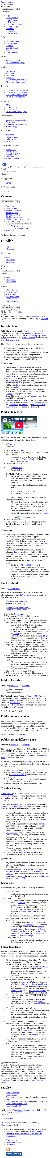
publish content (17, 698)
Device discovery (7, 794)
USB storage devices (11, 340)
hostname (17, 772)
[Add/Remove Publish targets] (23, 491)
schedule (18, 376)
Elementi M (13, 686)
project (34, 333)
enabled (23, 852)
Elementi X (26, 686)
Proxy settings (11, 833)
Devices (14, 770)
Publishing (18, 312)
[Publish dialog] (17, 468)
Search (4, 174)
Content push (11, 1097)
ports (6, 749)
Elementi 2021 (14, 589)
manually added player (37, 991)
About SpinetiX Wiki (14, 1142)
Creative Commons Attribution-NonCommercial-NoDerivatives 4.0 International (25, 1134)
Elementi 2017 (16, 991)
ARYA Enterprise (25, 595)
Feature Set (37, 1004)
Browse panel (18, 450)
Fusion (8, 852)
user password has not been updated (29, 576)
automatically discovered (18, 405)
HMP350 (37, 871)
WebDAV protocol (36, 396)
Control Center (16, 817)
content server (15, 703)
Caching (10, 394)
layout (31, 545)
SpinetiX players (24, 335)
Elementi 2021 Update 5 (30, 565)
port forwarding (27, 762)
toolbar (16, 634)
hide (17, 9)
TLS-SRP (9, 402)
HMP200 (32, 852)
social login (43, 636)
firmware (17, 552)
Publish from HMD (13, 1106)
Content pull (10, 1101)
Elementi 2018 (21, 400)
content (12, 700)
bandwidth (17, 387)
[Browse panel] (12, 444)
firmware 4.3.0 (26, 982)
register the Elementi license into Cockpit (27, 934)
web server (37, 698)
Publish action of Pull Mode (16, 1104)
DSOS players (39, 402)
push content (14, 705)
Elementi (37, 316)
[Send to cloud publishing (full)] (18, 608)
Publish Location (28, 338)
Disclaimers (10, 1144)
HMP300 (9, 874)
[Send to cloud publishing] (16, 601)
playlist (8, 376)
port (7, 398)
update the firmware (28, 911)
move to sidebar (7, 9)
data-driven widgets (26, 925)
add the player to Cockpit (29, 931)
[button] (2, 4)
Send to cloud (28, 459)
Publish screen (20, 734)
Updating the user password (32, 1034)
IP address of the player (17, 775)
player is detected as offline (38, 967)
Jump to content (7, 2)
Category (4, 1114)
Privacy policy (11, 1140)
